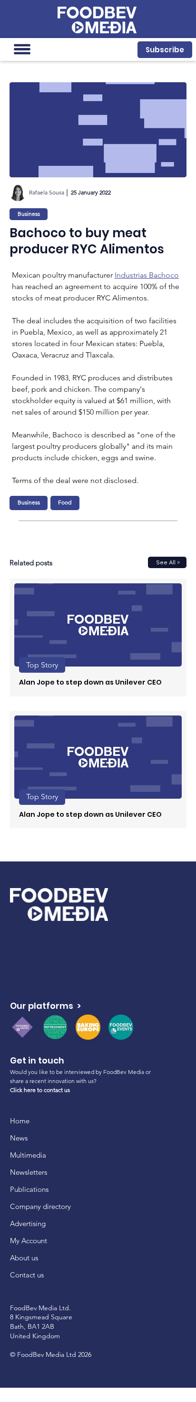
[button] (164, 49)
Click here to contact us (40, 1089)
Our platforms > (45, 1006)
